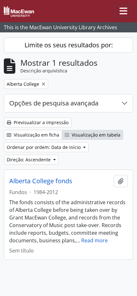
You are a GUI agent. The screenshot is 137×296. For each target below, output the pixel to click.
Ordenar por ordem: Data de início (44, 147)
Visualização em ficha (35, 135)
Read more (94, 240)
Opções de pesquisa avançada (53, 103)
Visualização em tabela (95, 135)
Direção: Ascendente (29, 160)
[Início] (21, 11)
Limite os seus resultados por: (69, 45)
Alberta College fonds (40, 181)
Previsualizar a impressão (40, 122)
